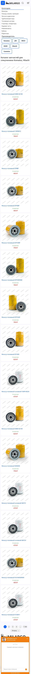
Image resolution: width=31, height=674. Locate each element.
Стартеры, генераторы (9, 23)
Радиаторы (5, 33)
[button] (15, 8)
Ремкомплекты (6, 28)
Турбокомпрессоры (8, 19)
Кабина (4, 31)
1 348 (25, 627)
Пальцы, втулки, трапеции (10, 14)
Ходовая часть (6, 26)
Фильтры (5, 11)
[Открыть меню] (3, 3)
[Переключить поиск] (23, 3)
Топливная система (8, 21)
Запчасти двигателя (8, 16)
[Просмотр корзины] (28, 3)
